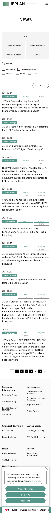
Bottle (22, 73)
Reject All (25, 494)
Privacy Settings (25, 488)
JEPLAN (41, 96)
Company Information (8, 388)
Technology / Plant (28, 69)
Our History (7, 414)
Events (37, 54)
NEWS (5, 448)
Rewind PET (41, 195)
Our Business (33, 386)
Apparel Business (34, 405)
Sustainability (34, 425)
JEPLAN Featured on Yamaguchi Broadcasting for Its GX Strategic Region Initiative (25, 128)
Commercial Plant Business (35, 393)
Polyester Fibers (9, 437)
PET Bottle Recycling (36, 437)
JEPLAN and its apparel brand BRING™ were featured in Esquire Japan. (24, 281)
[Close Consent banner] (46, 469)
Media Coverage (13, 54)
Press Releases (14, 45)
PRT (41, 163)
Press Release (10, 96)
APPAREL (9, 73)
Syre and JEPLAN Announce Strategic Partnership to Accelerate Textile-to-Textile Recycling (24, 231)
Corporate (10, 69)
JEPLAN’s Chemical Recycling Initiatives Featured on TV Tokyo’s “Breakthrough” (22, 147)
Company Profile (9, 395)
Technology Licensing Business (37, 399)
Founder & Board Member (10, 409)
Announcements (37, 45)
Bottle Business (34, 411)
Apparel (25, 192)
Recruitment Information (32, 454)
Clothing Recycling (35, 431)
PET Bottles (7, 431)
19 (39, 371)
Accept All (25, 500)
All (25, 36)
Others (35, 73)
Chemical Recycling (12, 425)
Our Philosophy (9, 401)
